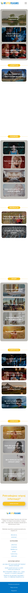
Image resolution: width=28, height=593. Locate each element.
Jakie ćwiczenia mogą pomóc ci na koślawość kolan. (14, 475)
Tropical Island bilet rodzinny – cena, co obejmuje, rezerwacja (14, 576)
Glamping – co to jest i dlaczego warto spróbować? (14, 388)
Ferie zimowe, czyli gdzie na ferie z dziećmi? (14, 162)
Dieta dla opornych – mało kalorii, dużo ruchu (14, 447)
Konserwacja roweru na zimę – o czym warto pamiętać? (14, 290)
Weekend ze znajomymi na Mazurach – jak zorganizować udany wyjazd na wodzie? (13, 18)
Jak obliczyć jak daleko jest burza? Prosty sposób (14, 402)
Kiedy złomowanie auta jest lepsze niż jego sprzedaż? (14, 75)
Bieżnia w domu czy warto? (14, 304)
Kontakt (14, 537)
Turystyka (14, 350)
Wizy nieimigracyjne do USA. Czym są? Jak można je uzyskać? (14, 218)
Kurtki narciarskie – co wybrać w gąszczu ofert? (14, 318)
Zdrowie (14, 421)
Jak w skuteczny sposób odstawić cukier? (14, 461)
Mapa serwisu (14, 587)
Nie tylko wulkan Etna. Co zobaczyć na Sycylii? (14, 176)
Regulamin (14, 591)
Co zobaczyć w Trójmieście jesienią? (14, 232)
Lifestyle (14, 65)
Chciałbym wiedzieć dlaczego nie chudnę (14, 433)
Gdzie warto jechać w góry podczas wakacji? (14, 190)
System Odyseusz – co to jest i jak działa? (13, 35)
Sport (14, 279)
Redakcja (14, 535)
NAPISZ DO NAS (14, 503)
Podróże (14, 136)
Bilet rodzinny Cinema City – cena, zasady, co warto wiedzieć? (13, 51)
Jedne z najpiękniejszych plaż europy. (14, 148)
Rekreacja (14, 208)
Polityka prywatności (14, 584)
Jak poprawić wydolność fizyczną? (14, 332)
